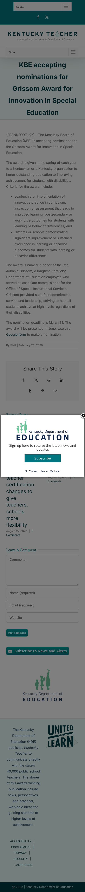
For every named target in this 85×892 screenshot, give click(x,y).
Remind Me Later (50, 471)
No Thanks (31, 471)
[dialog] (42, 445)
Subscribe (42, 458)
